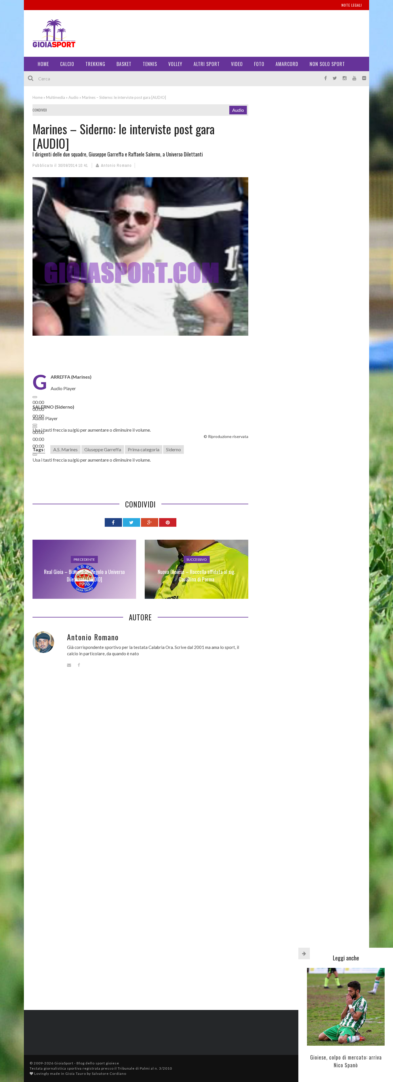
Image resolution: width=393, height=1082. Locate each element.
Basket (124, 64)
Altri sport (207, 64)
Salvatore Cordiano (109, 1073)
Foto (259, 64)
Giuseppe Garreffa (102, 449)
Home (43, 64)
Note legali (352, 5)
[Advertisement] (255, 32)
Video (237, 64)
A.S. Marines (65, 449)
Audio (73, 97)
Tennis (150, 64)
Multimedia (55, 97)
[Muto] (35, 455)
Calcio (67, 64)
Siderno (173, 449)
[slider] (92, 430)
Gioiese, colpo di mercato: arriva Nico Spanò (346, 1061)
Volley (175, 64)
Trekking (95, 64)
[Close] (304, 953)
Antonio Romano (116, 165)
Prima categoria (143, 449)
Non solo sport (327, 64)
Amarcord (287, 64)
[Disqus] (140, 760)
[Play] (35, 397)
